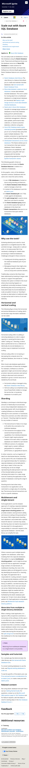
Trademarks (4, 765)
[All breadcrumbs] (2, 21)
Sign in (26, 17)
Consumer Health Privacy (8, 763)
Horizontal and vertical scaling (11, 42)
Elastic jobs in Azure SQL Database (14, 107)
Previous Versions (15, 759)
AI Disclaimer (4, 759)
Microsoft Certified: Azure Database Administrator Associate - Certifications (12, 730)
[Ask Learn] (23, 21)
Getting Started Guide (13, 691)
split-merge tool (8, 634)
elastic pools (5, 681)
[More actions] (26, 21)
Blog (23, 759)
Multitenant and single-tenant (11, 46)
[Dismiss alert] (26, 2)
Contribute (4, 761)
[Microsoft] (14, 17)
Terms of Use (21, 763)
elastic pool (9, 191)
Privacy (11, 761)
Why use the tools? (8, 40)
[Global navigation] (1, 17)
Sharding (5, 44)
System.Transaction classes (12, 158)
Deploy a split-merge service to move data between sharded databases (15, 103)
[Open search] (21, 17)
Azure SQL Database (11, 21)
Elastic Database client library (13, 78)
